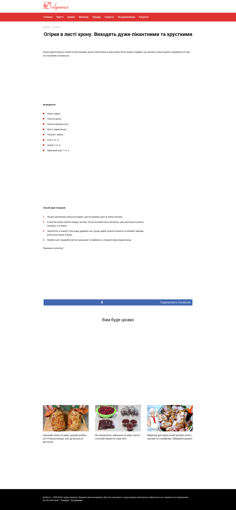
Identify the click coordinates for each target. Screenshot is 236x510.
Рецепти (143, 17)
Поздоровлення (126, 17)
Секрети (109, 17)
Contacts (65, 500)
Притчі (59, 17)
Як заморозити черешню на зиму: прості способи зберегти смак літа (117, 437)
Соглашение (76, 500)
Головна (48, 17)
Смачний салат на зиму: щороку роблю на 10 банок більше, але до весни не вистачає (64, 438)
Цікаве (71, 17)
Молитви (83, 17)
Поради (96, 17)
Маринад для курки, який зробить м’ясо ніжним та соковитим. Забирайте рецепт (169, 437)
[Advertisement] (118, 80)
